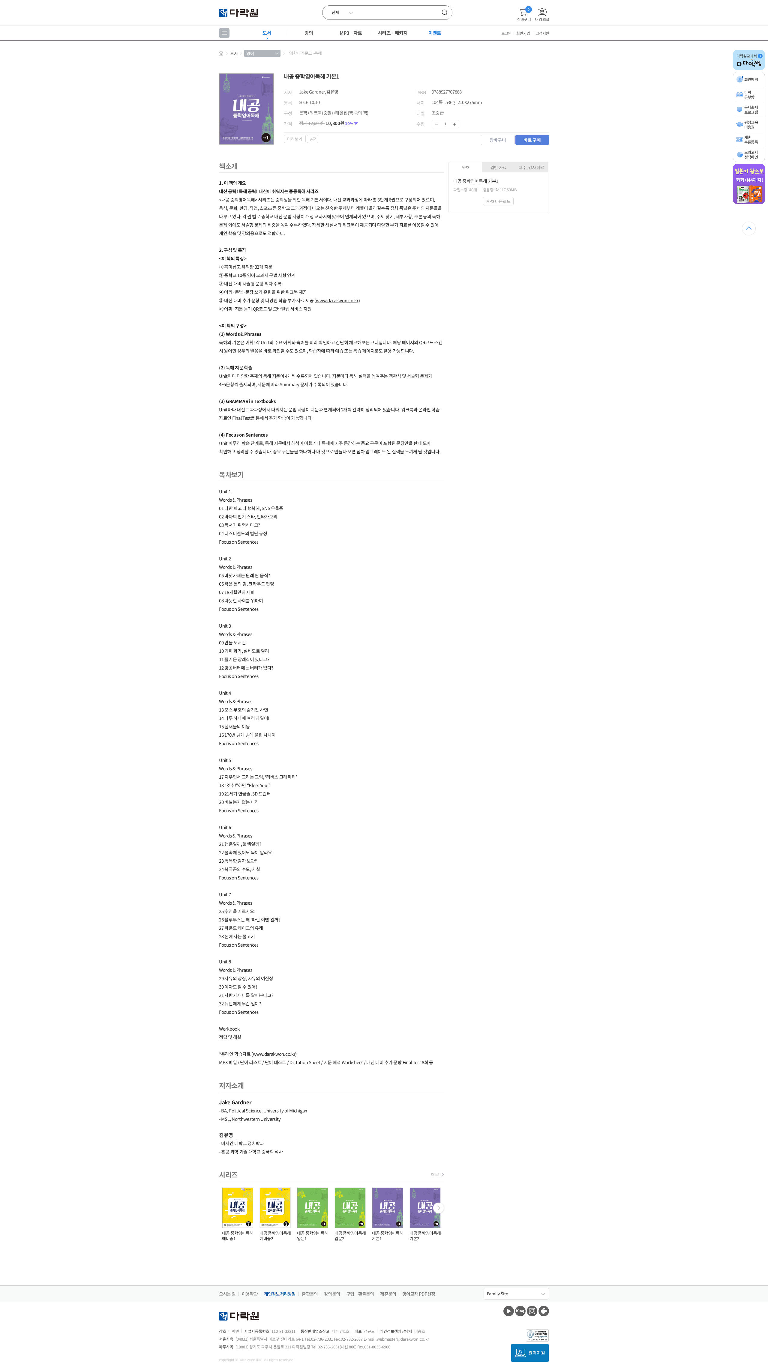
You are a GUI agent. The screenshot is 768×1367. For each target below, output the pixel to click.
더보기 (436, 1174)
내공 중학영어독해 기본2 (425, 1235)
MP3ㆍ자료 (351, 32)
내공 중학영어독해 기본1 (387, 1235)
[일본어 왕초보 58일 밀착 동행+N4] (749, 203)
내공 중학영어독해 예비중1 (237, 1235)
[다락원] (239, 12)
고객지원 (542, 33)
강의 (308, 32)
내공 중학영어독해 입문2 (350, 1235)
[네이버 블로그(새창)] (520, 1311)
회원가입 (523, 33)
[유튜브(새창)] (508, 1311)
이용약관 (250, 1294)
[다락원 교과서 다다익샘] (749, 69)
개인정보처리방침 (280, 1294)
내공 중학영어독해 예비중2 (275, 1235)
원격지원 (536, 1353)
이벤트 (434, 32)
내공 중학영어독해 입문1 (312, 1235)
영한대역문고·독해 (305, 53)
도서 (266, 32)
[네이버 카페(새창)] (543, 1311)
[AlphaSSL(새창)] (537, 1335)
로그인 (506, 33)
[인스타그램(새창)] (532, 1311)
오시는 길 (227, 1294)
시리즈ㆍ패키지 (392, 32)
